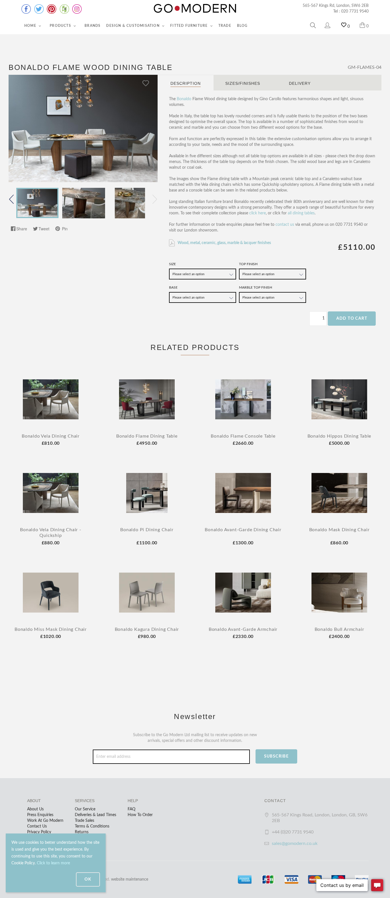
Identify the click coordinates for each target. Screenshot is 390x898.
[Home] (195, 8)
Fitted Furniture (189, 25)
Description (185, 83)
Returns (82, 832)
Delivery (300, 83)
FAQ (131, 809)
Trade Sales (84, 821)
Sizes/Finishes (242, 83)
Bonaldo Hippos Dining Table (339, 436)
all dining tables (301, 213)
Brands (92, 25)
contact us (285, 225)
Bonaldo (184, 99)
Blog (242, 25)
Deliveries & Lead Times (95, 815)
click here (257, 213)
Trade (224, 25)
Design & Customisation (133, 25)
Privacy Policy (39, 832)
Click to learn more (53, 863)
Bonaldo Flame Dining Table (147, 436)
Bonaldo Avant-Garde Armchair (243, 629)
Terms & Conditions (92, 826)
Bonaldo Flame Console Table (243, 436)
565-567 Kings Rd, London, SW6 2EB (336, 6)
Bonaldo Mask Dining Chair (339, 529)
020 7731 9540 (355, 11)
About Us (35, 809)
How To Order (140, 815)
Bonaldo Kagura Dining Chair (147, 629)
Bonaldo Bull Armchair (339, 629)
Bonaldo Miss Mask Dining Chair (51, 629)
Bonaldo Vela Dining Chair (51, 436)
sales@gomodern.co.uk (294, 843)
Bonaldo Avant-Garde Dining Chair (243, 529)
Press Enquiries (40, 815)
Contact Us (37, 826)
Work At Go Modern (45, 821)
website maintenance (129, 879)
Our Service (85, 809)
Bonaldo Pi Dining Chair (146, 529)
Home (30, 25)
